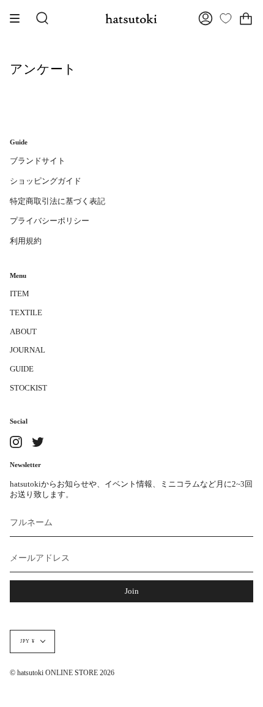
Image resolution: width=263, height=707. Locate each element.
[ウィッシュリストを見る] (225, 18)
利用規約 (26, 241)
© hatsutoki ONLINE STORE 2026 (62, 673)
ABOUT (23, 331)
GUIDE (22, 369)
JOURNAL (27, 350)
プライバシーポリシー (49, 221)
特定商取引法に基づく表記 (57, 201)
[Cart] (246, 18)
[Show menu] (19, 18)
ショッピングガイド (45, 181)
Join (132, 591)
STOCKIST (28, 388)
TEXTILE (26, 313)
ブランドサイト (37, 161)
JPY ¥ (27, 641)
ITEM (19, 294)
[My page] (205, 18)
